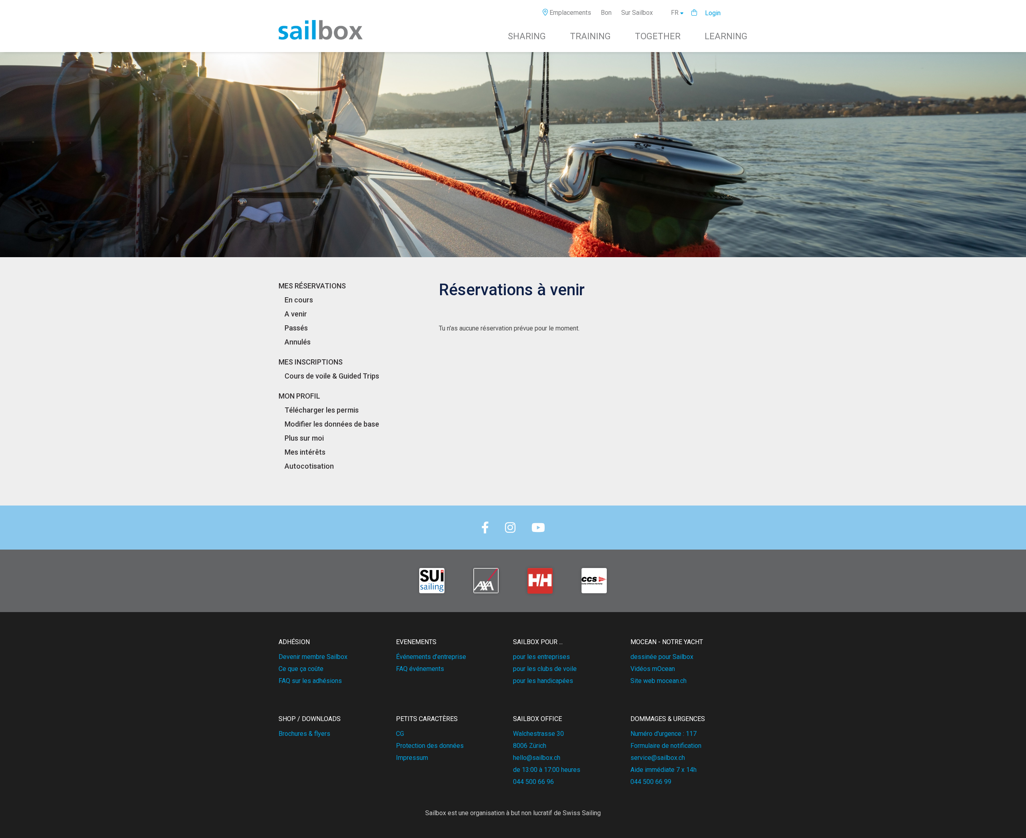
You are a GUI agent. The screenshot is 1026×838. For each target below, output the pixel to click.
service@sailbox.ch (657, 757)
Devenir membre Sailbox (313, 657)
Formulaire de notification (665, 745)
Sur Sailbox (637, 12)
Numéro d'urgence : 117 (663, 733)
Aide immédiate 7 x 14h (663, 770)
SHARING (527, 36)
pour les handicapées (543, 681)
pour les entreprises (541, 657)
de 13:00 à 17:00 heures (546, 770)
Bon (606, 12)
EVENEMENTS (416, 642)
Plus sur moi (304, 438)
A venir (296, 314)
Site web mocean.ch (658, 681)
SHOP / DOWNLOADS (310, 719)
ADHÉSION (294, 642)
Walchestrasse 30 (538, 733)
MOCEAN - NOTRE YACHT (666, 642)
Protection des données (430, 745)
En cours (299, 300)
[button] (694, 12)
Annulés (298, 342)
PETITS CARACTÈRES (427, 719)
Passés (296, 328)
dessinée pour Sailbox (661, 657)
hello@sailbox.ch (536, 757)
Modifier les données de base (332, 424)
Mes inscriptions (311, 362)
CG (400, 733)
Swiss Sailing (582, 813)
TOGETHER (658, 36)
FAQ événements (420, 669)
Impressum (412, 757)
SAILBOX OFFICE (537, 719)
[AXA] (486, 581)
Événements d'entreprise (431, 657)
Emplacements (569, 12)
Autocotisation (309, 466)
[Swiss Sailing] (432, 581)
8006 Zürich (529, 745)
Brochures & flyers (304, 733)
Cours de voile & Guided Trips (332, 376)
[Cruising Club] (594, 581)
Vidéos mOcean (652, 669)
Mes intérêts (305, 452)
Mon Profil (299, 396)
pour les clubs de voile (545, 669)
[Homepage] (321, 37)
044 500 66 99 (650, 782)
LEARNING (726, 36)
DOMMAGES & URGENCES (667, 719)
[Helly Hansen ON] (540, 581)
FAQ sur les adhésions (310, 681)
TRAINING (590, 36)
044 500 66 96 (533, 782)
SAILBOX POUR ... (538, 642)
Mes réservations (312, 286)
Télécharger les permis (322, 410)
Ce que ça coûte (301, 669)
